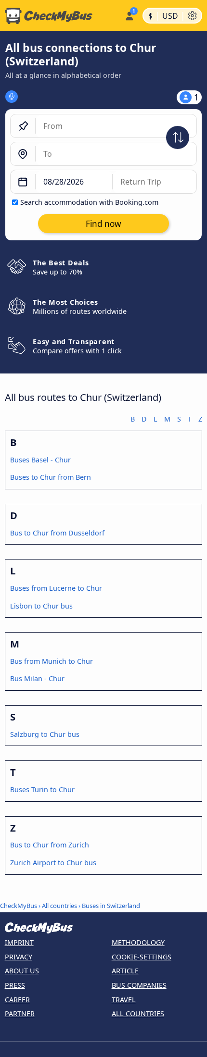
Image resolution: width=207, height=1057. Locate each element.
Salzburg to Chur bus (44, 734)
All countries (59, 905)
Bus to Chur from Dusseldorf (57, 532)
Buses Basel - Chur (40, 459)
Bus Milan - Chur (37, 678)
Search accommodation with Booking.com (89, 202)
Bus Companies (139, 985)
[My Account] (129, 14)
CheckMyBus (18, 905)
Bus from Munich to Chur (51, 661)
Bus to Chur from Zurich (49, 844)
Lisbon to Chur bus (41, 605)
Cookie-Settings (141, 956)
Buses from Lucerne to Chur (56, 588)
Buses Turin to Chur (42, 789)
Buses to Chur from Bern (50, 477)
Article (125, 970)
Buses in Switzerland (111, 905)
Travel (124, 999)
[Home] (60, 15)
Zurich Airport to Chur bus (53, 862)
